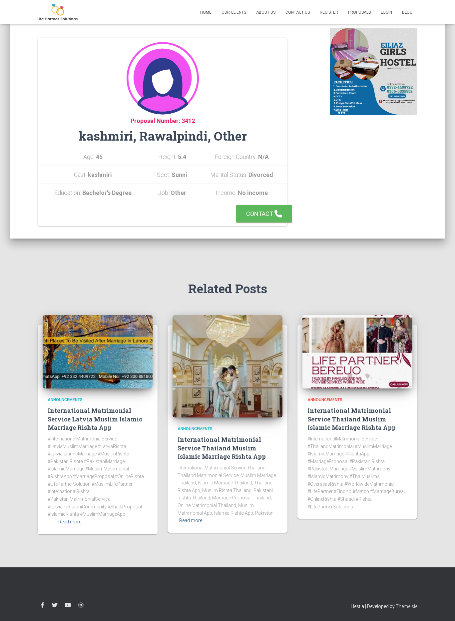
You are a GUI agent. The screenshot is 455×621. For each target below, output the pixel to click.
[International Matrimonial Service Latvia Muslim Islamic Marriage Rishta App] (98, 351)
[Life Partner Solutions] (58, 12)
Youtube (68, 605)
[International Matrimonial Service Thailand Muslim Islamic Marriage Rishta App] (227, 365)
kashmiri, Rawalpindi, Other (163, 136)
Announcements (65, 399)
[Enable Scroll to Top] (441, 607)
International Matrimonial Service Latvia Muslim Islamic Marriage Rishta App (95, 418)
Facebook (43, 605)
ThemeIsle (406, 606)
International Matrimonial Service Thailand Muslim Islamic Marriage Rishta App (222, 447)
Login (386, 12)
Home (206, 12)
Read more (69, 521)
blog (407, 12)
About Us (265, 12)
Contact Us (297, 12)
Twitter (55, 605)
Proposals (359, 12)
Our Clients (234, 12)
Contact (260, 213)
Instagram (81, 605)
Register (329, 12)
